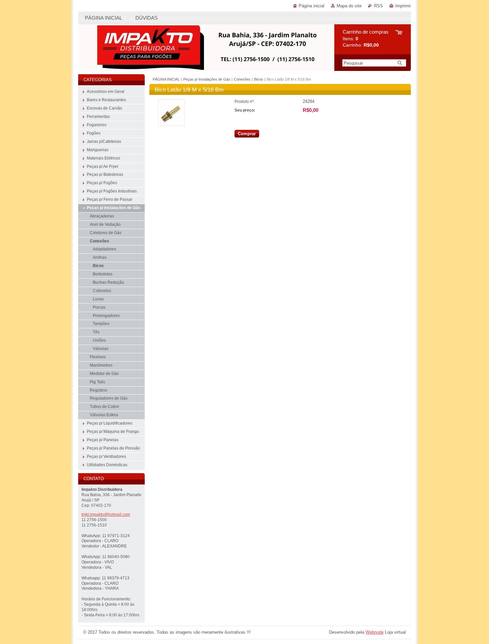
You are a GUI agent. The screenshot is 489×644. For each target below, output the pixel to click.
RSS (378, 5)
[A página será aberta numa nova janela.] (171, 124)
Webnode (375, 632)
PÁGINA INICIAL (166, 79)
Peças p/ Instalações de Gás (206, 79)
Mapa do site (349, 5)
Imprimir (403, 5)
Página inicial (311, 5)
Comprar (247, 133)
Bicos (258, 79)
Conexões (242, 79)
